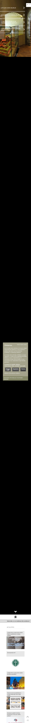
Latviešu (25, 344)
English (21, 344)
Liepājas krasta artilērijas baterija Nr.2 (10, 29)
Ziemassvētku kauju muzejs (11, 15)
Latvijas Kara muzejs (8, 8)
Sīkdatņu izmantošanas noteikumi (12, 373)
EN (29, 4)
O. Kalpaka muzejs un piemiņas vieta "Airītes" (9, 22)
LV (27, 4)
